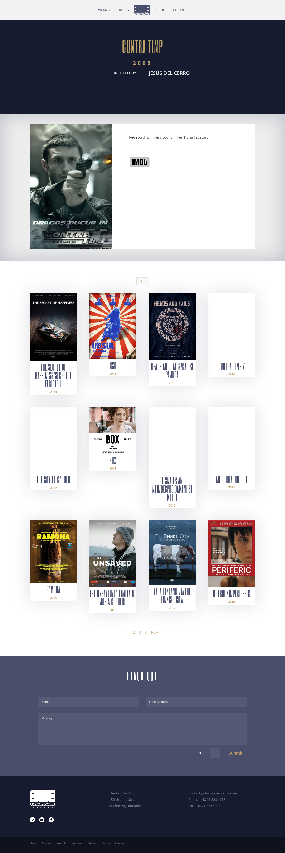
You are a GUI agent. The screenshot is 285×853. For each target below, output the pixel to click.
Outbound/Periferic (231, 593)
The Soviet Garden (53, 479)
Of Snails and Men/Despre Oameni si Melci (172, 489)
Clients (105, 843)
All (142, 281)
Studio (92, 843)
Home (33, 843)
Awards (61, 843)
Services (122, 10)
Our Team (77, 843)
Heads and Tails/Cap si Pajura (172, 370)
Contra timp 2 (231, 366)
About (159, 10)
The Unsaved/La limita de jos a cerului (113, 597)
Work (102, 10)
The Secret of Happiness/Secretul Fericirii (53, 375)
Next (154, 632)
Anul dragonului (231, 479)
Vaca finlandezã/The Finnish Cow (172, 595)
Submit (235, 753)
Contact (180, 10)
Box (113, 460)
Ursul (112, 365)
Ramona (53, 589)
